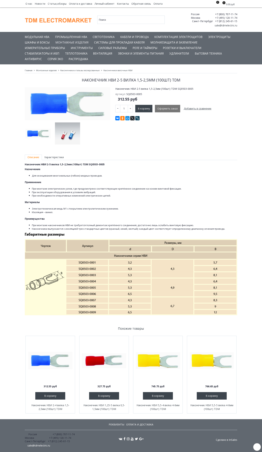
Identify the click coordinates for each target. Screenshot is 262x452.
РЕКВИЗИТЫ (116, 424)
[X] (132, 118)
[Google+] (141, 439)
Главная (28, 70)
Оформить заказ (167, 108)
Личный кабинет (104, 3)
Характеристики (54, 157)
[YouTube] (132, 439)
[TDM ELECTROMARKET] (58, 19)
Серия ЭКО (55, 59)
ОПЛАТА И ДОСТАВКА (139, 424)
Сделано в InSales (226, 440)
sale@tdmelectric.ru (225, 25)
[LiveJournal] (137, 118)
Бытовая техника (208, 53)
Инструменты (82, 48)
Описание (33, 157)
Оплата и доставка (80, 3)
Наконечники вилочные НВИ (117, 70)
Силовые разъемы (112, 48)
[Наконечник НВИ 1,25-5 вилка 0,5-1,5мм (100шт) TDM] (104, 360)
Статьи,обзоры (57, 3)
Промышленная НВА (71, 37)
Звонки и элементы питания (141, 53)
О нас (28, 3)
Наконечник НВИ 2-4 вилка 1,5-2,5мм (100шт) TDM (50, 407)
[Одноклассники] (122, 118)
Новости (40, 3)
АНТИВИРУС (33, 59)
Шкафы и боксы (37, 42)
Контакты (123, 3)
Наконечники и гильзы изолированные (80, 70)
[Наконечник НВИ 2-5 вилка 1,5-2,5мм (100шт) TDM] (67, 103)
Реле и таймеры (145, 48)
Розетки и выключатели (182, 48)
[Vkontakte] (120, 439)
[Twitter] (136, 439)
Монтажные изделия (72, 42)
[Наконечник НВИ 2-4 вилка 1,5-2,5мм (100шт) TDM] (50, 360)
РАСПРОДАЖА (78, 59)
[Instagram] (128, 439)
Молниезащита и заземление (173, 42)
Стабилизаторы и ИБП (42, 53)
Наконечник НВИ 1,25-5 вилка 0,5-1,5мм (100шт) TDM (104, 407)
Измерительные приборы (45, 48)
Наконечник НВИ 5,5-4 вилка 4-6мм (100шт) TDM (158, 407)
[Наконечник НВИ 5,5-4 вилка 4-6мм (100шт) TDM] (158, 360)
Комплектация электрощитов (178, 37)
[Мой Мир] (127, 118)
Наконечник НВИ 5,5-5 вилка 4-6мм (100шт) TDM (211, 407)
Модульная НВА (37, 37)
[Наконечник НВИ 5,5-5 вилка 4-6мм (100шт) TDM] (212, 360)
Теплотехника (76, 53)
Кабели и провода (134, 37)
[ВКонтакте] (117, 118)
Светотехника (104, 37)
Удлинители (179, 53)
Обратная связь (141, 3)
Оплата (158, 3)
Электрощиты (219, 37)
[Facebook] (124, 439)
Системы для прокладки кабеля (119, 42)
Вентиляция (102, 53)
